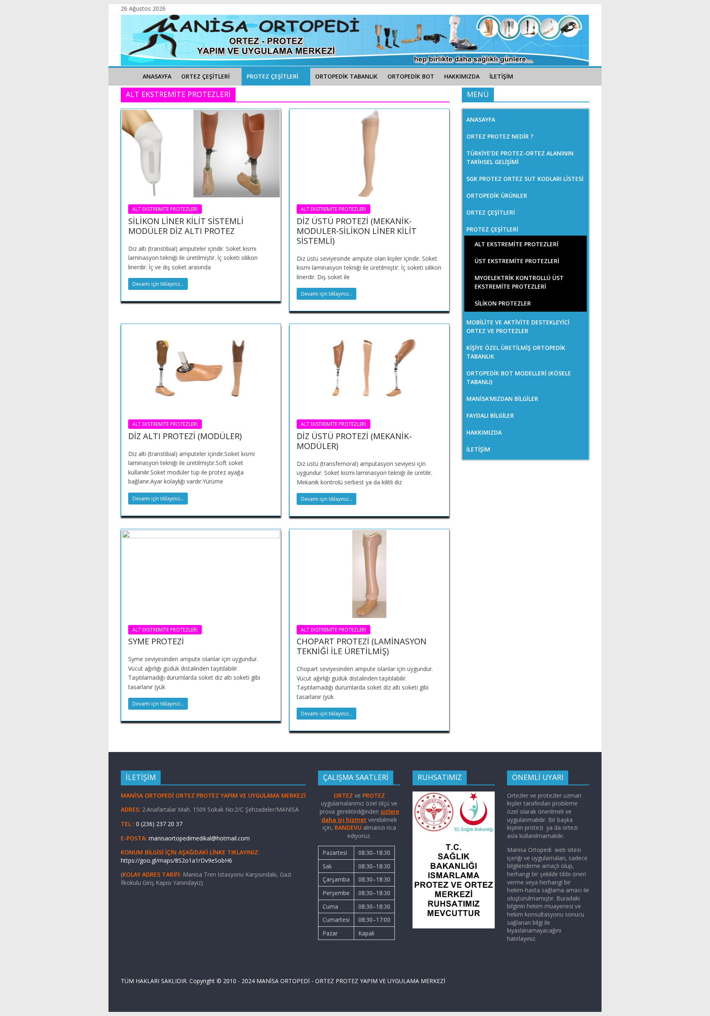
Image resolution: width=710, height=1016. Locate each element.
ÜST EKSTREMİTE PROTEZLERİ (517, 261)
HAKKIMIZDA (461, 76)
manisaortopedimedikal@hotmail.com (199, 838)
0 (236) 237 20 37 (159, 824)
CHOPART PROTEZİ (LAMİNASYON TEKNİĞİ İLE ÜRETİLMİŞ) (361, 646)
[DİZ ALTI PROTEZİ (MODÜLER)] (201, 329)
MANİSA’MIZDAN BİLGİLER (502, 399)
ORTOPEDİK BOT (410, 76)
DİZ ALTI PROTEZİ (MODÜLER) (185, 436)
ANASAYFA (157, 76)
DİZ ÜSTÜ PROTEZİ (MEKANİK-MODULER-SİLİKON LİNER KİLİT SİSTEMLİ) (357, 230)
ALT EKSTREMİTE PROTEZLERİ (165, 209)
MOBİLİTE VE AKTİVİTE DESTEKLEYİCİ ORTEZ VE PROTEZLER (517, 326)
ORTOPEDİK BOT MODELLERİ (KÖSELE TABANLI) (518, 377)
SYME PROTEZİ (156, 641)
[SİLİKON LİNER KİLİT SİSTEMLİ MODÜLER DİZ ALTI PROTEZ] (201, 114)
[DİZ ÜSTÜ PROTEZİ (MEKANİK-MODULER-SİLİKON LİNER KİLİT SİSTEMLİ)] (369, 114)
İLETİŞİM (501, 76)
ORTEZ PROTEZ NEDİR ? (499, 136)
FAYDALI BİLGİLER (490, 415)
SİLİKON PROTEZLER (503, 303)
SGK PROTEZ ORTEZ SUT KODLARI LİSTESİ (524, 179)
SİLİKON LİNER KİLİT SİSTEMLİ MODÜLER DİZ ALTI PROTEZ (186, 225)
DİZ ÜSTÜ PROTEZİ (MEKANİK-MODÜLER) (354, 440)
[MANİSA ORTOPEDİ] (129, 76)
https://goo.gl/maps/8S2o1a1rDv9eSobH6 (177, 860)
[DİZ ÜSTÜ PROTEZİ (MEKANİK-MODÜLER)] (369, 329)
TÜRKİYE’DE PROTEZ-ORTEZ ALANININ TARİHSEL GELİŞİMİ (520, 157)
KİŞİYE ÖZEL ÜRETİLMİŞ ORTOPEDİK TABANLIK (515, 352)
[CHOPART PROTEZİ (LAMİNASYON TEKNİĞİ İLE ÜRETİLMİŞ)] (369, 534)
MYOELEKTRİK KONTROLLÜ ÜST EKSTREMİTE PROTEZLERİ (519, 282)
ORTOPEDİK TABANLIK (346, 76)
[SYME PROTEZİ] (201, 534)
